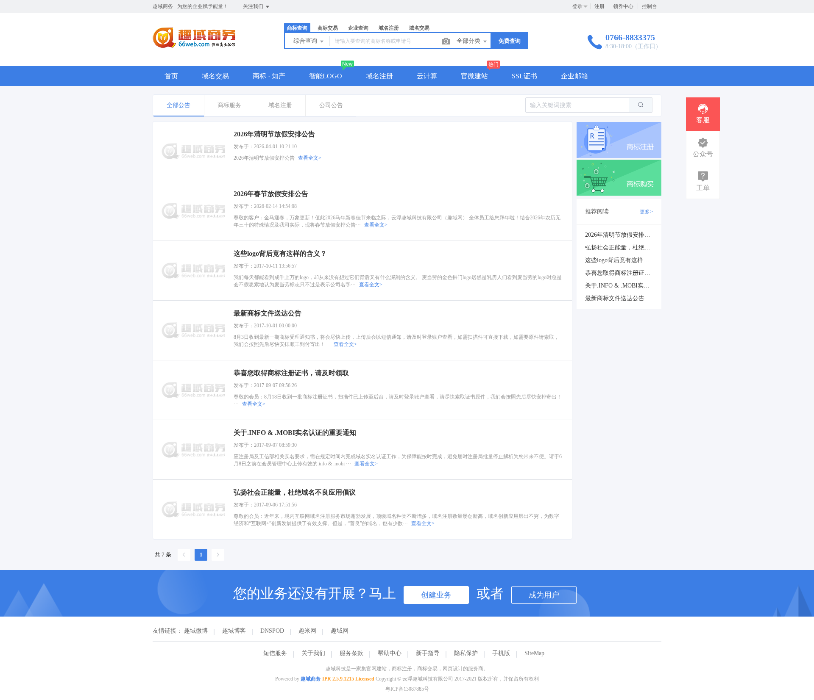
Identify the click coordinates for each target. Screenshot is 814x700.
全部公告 (178, 105)
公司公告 (331, 105)
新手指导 (428, 653)
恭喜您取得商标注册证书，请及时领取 (635, 273)
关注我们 (254, 6)
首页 (171, 76)
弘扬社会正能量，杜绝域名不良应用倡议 (638, 247)
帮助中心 (389, 653)
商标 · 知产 (269, 76)
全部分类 (469, 41)
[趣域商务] (194, 48)
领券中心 (623, 6)
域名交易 (215, 76)
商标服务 (229, 105)
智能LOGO (325, 76)
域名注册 (379, 76)
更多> (646, 212)
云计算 (427, 76)
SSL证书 (524, 76)
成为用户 (544, 595)
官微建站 (474, 76)
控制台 (649, 6)
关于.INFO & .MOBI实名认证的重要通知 (638, 285)
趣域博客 (234, 631)
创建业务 (436, 595)
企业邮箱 (574, 76)
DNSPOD (272, 631)
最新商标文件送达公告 (614, 298)
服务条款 (351, 653)
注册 (599, 6)
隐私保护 (466, 653)
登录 (577, 6)
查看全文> (309, 158)
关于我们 (313, 653)
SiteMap (534, 653)
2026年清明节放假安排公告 (620, 235)
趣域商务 (311, 679)
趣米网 (307, 631)
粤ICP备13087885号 (407, 689)
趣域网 (339, 631)
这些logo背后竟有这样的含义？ (626, 260)
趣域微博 (196, 631)
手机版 (501, 653)
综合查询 (306, 41)
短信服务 (275, 653)
